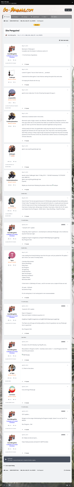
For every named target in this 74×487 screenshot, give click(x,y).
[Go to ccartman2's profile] (12, 389)
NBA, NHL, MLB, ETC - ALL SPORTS (33, 35)
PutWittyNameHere (12, 121)
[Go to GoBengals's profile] (12, 148)
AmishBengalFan (12, 35)
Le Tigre (12, 373)
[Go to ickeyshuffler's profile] (12, 92)
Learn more (3, 2)
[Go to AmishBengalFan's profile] (6, 35)
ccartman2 (12, 394)
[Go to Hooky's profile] (12, 200)
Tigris (12, 260)
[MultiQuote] (22, 64)
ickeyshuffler (12, 98)
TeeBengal (12, 77)
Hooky (12, 206)
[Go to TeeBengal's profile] (12, 72)
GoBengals (12, 154)
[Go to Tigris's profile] (12, 255)
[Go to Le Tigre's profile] (12, 367)
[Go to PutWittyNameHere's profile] (12, 116)
